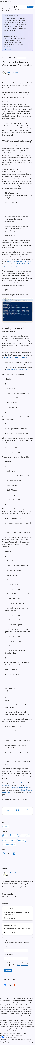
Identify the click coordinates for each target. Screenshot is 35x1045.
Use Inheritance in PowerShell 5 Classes (17, 929)
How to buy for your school (23, 1013)
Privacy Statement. (22, 965)
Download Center (14, 1005)
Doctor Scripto (12, 72)
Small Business (11, 1024)
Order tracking (9, 1007)
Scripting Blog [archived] (18, 9)
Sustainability (19, 1035)
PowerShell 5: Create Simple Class (15, 357)
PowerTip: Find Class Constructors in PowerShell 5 (16, 913)
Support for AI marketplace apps (19, 1026)
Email (6, 946)
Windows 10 (21, 840)
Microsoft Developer (26, 1024)
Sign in (30, 7)
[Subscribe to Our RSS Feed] (14, 985)
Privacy (2, 1042)
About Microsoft (24, 1031)
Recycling (5, 1044)
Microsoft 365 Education (7, 1013)
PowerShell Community (19, 38)
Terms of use (18, 1042)
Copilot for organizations (19, 1001)
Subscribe (8, 970)
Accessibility (11, 1035)
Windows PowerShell (9, 844)
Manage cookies (9, 1042)
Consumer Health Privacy (7, 1039)
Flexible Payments (14, 1009)
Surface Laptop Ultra (22, 998)
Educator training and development (10, 1016)
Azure (18, 1024)
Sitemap (17, 1039)
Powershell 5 (14, 836)
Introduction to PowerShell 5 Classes (19, 261)
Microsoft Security (13, 1020)
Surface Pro (3, 998)
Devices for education (6, 1011)
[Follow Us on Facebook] (5, 985)
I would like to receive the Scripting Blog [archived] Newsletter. (16, 964)
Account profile (4, 1005)
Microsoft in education (26, 1009)
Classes (5, 836)
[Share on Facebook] (3, 854)
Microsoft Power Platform (10, 1022)
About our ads (12, 1044)
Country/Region (9, 955)
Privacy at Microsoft (15, 1033)
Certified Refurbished (20, 1007)
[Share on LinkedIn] (13, 854)
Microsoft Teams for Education (22, 1011)
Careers (17, 1031)
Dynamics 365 (23, 1020)
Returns (2, 1007)
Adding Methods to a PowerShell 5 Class (17, 369)
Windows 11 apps (29, 1003)
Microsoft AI (3, 1020)
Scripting (5, 827)
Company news (4, 1033)
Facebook (5, 785)
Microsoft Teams (23, 1022)
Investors (24, 1033)
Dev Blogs (5, 9)
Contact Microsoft (26, 1039)
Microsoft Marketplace (17, 1029)
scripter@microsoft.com (20, 787)
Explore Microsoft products (16, 1003)
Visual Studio (10, 1031)
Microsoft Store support (27, 1005)
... (12, 11)
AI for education (9, 1018)
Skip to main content (6, 1)
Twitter (23, 783)
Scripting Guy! (25, 836)
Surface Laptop (11, 998)
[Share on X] (8, 854)
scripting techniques (9, 840)
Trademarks (25, 1042)
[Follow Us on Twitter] (10, 985)
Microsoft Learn (4, 1026)
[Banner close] (30, 16)
